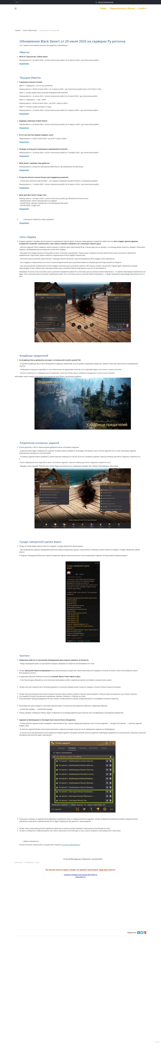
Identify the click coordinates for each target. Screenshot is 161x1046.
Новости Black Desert (30, 30)
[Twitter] (141, 932)
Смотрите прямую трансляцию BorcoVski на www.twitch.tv (80, 876)
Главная (17, 30)
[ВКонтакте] (138, 932)
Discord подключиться (105, 2)
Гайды (103, 8)
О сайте (142, 8)
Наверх (157, 1042)
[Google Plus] (145, 932)
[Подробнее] (24, 64)
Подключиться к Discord (122, 8)
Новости (92, 8)
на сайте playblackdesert (71, 845)
